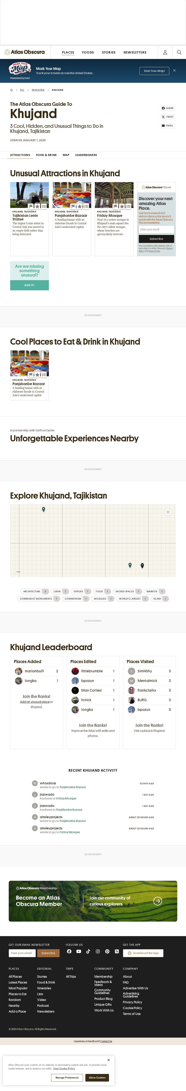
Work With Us (104, 1010)
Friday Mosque (66, 798)
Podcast (43, 1005)
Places (14, 968)
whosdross (48, 783)
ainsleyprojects (51, 817)
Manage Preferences (67, 1077)
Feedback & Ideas (103, 983)
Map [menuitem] (66, 155)
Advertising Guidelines (131, 995)
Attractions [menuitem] (20, 155)
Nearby (14, 1005)
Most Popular (18, 988)
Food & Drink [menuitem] (46, 155)
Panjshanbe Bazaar (73, 787)
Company (130, 968)
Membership (103, 976)
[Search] (179, 52)
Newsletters (45, 1011)
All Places (15, 976)
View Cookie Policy (64, 1068)
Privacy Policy (132, 1002)
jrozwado (47, 794)
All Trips (71, 976)
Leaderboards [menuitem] (86, 155)
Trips (70, 968)
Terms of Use (154, 251)
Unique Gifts (103, 1004)
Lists (40, 994)
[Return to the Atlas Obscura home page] (25, 52)
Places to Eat (18, 994)
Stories (42, 976)
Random (15, 999)
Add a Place (17, 1011)
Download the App (146, 953)
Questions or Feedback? (93, 1041)
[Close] (109, 1060)
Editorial (44, 968)
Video (41, 999)
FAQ (126, 982)
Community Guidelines (102, 991)
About (127, 976)
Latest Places (18, 982)
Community (104, 968)
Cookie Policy (132, 1008)
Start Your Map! (154, 71)
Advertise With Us (135, 988)
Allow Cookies (97, 1077)
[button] (31, 206)
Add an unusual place (35, 702)
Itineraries (44, 988)
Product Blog (103, 998)
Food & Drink (46, 982)
